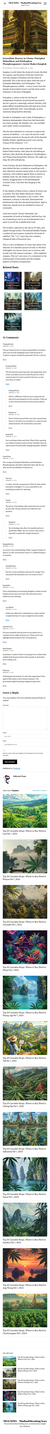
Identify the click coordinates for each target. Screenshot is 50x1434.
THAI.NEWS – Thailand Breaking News (25, 3)
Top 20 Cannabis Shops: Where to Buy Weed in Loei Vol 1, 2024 (24, 832)
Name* (5, 733)
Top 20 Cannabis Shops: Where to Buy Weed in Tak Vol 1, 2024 (24, 1059)
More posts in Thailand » (40, 790)
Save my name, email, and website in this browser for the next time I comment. (23, 754)
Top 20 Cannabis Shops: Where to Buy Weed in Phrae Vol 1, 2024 (24, 968)
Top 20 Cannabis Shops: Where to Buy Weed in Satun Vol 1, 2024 (24, 1195)
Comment (6, 705)
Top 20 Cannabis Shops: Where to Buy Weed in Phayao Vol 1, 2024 (24, 878)
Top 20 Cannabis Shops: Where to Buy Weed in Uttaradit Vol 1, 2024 (24, 923)
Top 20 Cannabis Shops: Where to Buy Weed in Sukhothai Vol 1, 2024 (24, 1150)
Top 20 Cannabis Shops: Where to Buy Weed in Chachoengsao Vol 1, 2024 (24, 1332)
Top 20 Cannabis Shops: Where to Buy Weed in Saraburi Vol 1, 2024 (24, 1241)
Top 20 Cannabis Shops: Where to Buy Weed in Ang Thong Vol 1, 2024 (24, 1286)
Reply (5, 359)
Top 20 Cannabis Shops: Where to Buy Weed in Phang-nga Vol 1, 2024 (24, 1014)
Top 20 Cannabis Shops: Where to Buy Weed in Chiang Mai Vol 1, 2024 (24, 1105)
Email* (5, 741)
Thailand (16, 768)
